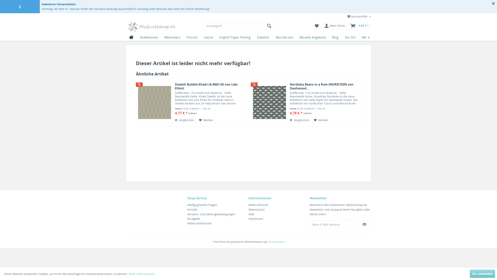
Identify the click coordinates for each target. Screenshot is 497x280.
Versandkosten (276, 241)
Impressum (255, 218)
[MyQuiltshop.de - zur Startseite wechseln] (152, 27)
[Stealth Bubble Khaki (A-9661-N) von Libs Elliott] (154, 102)
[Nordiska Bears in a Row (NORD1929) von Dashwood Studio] (269, 102)
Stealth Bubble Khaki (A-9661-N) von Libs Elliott (206, 86)
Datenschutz (256, 209)
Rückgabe (193, 218)
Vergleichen (186, 120)
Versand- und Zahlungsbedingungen (211, 214)
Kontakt (192, 209)
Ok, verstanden (482, 274)
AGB (251, 214)
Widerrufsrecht (258, 205)
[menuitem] (239, 26)
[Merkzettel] (317, 26)
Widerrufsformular (199, 223)
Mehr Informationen (142, 274)
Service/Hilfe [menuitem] (359, 16)
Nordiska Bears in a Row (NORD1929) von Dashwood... (322, 86)
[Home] (131, 37)
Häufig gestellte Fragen (202, 205)
